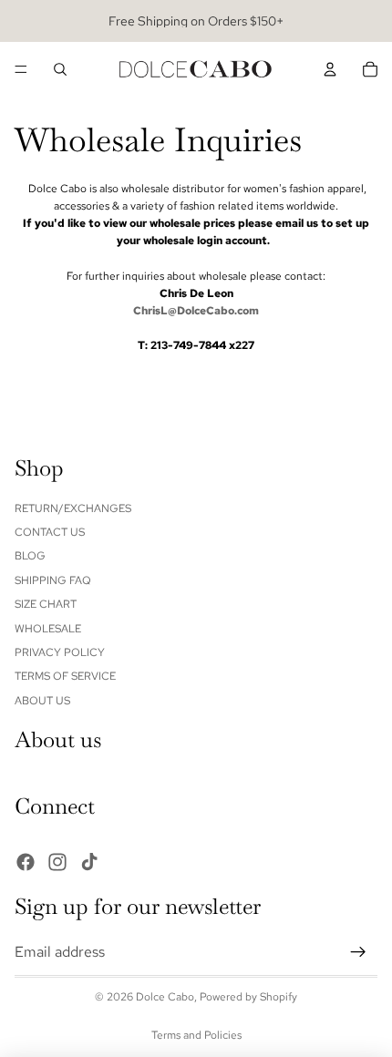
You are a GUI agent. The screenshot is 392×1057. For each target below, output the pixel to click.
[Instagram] (57, 862)
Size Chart (46, 605)
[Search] (60, 69)
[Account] (330, 69)
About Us (42, 700)
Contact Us (50, 532)
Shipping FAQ (53, 580)
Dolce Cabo (165, 997)
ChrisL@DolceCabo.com (196, 310)
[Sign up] (358, 952)
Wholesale (48, 628)
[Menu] (21, 69)
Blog (30, 556)
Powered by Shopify (248, 997)
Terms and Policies (196, 1035)
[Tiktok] (89, 862)
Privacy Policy (60, 652)
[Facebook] (25, 862)
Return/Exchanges (73, 508)
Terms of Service (65, 677)
